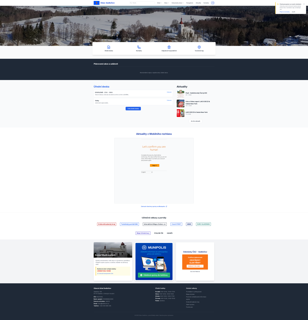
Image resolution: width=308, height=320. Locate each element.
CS (213, 3)
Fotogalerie (189, 3)
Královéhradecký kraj (192, 302)
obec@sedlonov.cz (103, 303)
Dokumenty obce (177, 3)
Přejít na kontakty (285, 12)
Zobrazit (169, 92)
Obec (166, 3)
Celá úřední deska (133, 108)
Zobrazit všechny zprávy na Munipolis (153, 206)
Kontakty (206, 3)
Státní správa (190, 304)
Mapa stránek (190, 294)
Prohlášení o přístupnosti (193, 291)
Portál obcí (189, 307)
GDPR (188, 299)
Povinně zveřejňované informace (196, 297)
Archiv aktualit (195, 121)
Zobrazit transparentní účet (106, 273)
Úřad (158, 3)
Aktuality (198, 3)
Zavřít (293, 12)
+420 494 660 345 (105, 306)
